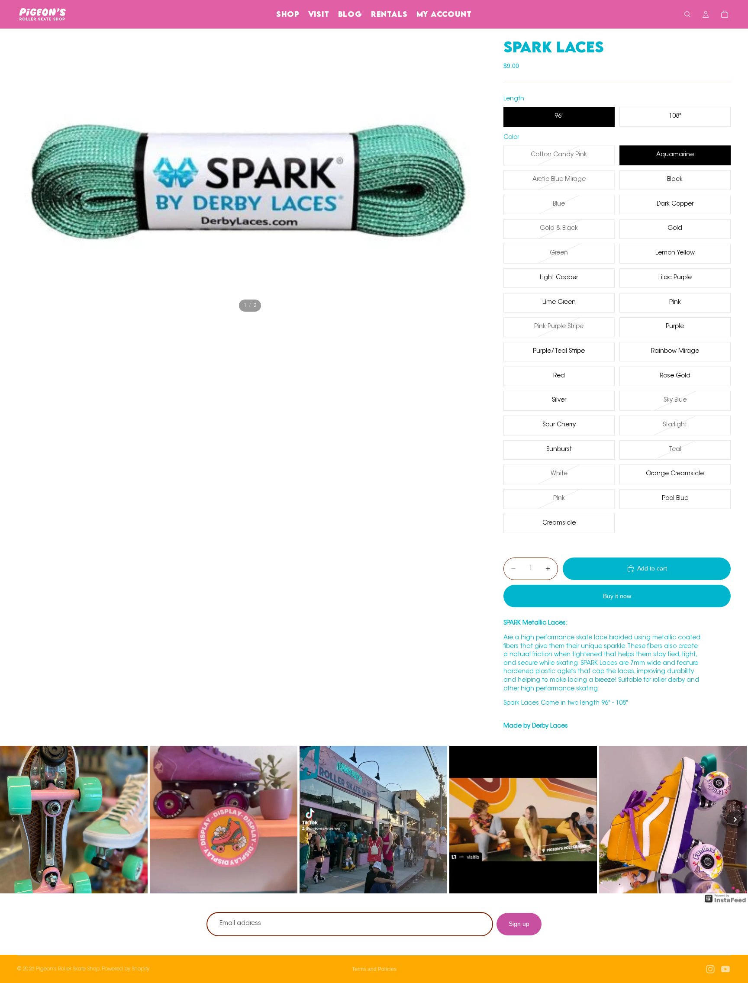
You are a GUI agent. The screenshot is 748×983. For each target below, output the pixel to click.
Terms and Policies (374, 969)
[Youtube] (725, 969)
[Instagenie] (725, 903)
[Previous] (13, 819)
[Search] (687, 14)
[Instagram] (710, 969)
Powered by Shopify (125, 969)
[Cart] (724, 14)
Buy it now (617, 596)
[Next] (735, 819)
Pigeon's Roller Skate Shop (68, 969)
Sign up (519, 923)
